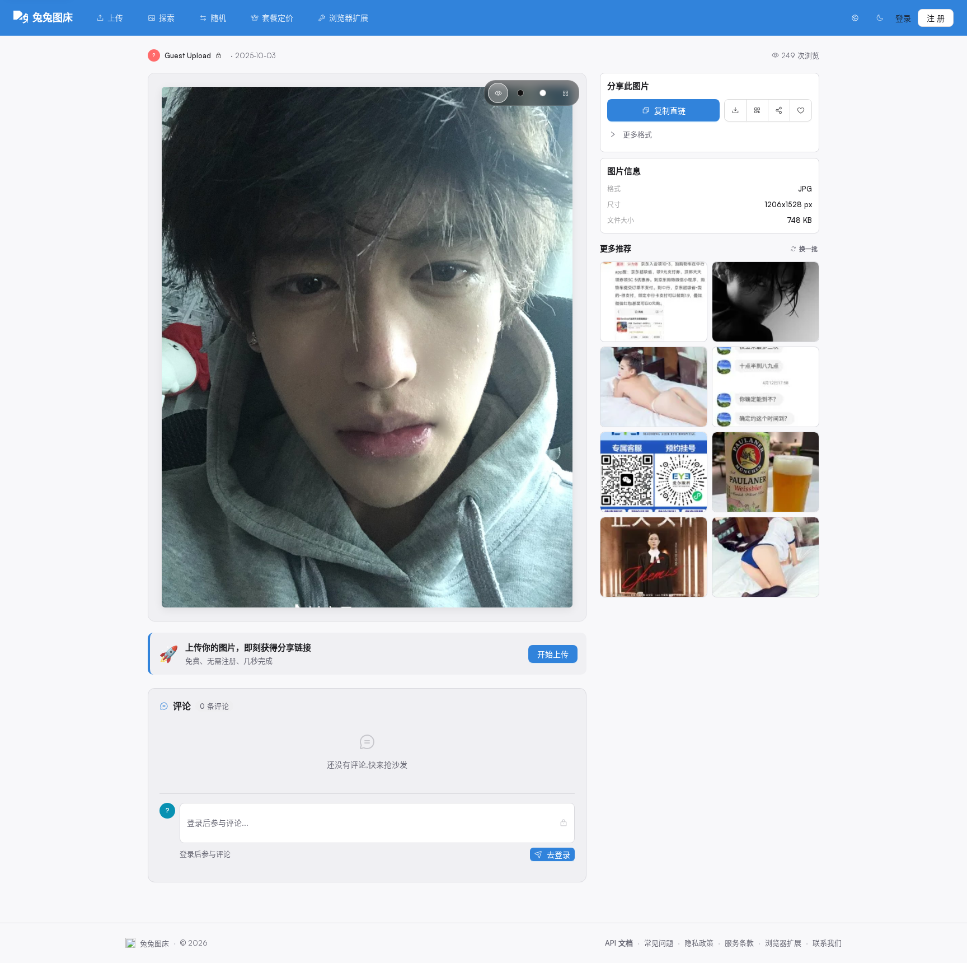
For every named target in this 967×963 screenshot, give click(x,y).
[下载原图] (735, 110)
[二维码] (757, 110)
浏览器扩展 (348, 17)
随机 (218, 17)
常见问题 (658, 942)
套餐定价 (277, 17)
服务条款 (739, 942)
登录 (903, 18)
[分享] (779, 110)
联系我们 (827, 942)
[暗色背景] (520, 93)
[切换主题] (880, 18)
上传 (115, 17)
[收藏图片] (801, 110)
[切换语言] (855, 18)
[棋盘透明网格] (565, 93)
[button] (709, 134)
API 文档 (619, 942)
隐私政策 (698, 942)
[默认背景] (498, 93)
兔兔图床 (52, 17)
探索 (167, 17)
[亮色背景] (543, 93)
